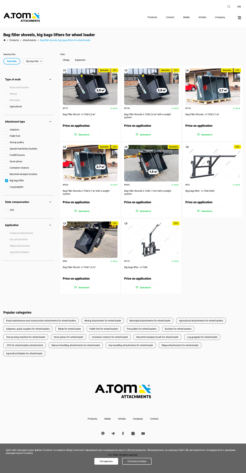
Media (186, 17)
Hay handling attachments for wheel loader (130, 345)
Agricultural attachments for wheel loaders (201, 320)
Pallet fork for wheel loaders (103, 329)
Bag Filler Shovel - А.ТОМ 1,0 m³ (79, 267)
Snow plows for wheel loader (68, 337)
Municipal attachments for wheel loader (150, 320)
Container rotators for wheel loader (110, 337)
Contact (170, 17)
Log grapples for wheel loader (202, 337)
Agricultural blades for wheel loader (24, 353)
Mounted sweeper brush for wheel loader (157, 337)
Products (152, 17)
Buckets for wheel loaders (178, 329)
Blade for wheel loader (69, 329)
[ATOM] (4, 40)
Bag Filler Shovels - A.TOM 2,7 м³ (202, 114)
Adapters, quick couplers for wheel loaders (28, 329)
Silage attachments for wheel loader (180, 345)
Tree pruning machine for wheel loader (25, 337)
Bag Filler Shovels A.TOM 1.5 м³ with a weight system (147, 192)
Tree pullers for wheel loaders (141, 329)
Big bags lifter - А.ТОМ (135, 267)
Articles (202, 17)
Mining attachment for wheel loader (102, 320)
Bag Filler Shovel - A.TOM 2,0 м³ (79, 114)
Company (220, 17)
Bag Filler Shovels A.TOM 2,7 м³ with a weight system (86, 192)
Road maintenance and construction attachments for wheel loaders (41, 320)
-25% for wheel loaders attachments (24, 345)
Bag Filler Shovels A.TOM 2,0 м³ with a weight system (147, 116)
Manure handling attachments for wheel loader (76, 345)
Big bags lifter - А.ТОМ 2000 (199, 191)
